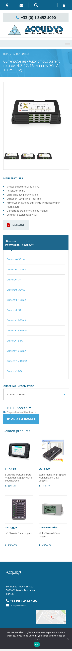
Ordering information (19, 386)
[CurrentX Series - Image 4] (44, 156)
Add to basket (23, 419)
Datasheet (19, 224)
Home (6, 54)
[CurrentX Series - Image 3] (28, 156)
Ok (36, 644)
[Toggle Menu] (67, 43)
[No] (67, 638)
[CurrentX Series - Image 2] (12, 156)
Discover (13, 486)
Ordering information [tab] (11, 242)
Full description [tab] (28, 242)
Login (64, 5)
